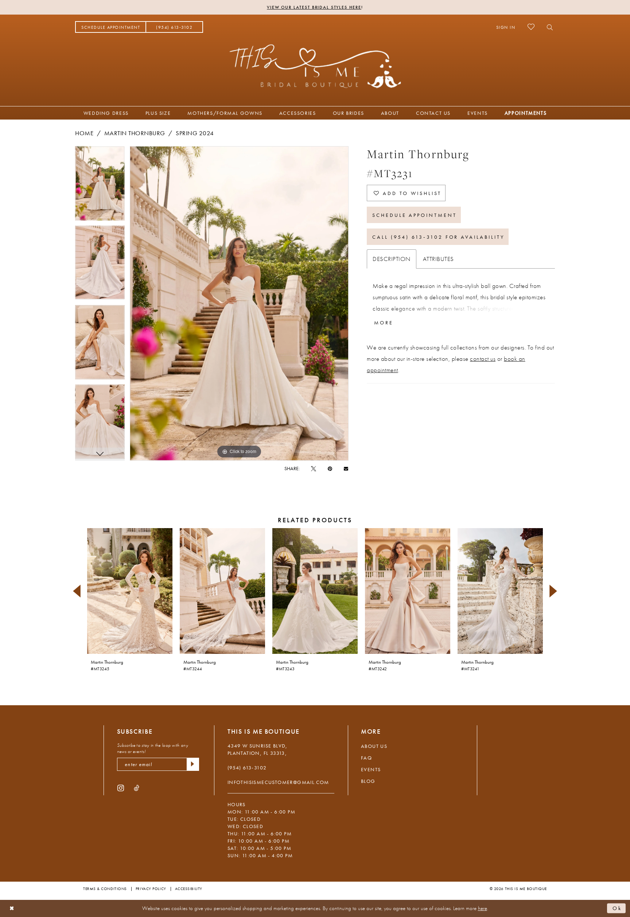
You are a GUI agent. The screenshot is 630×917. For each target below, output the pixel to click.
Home (84, 133)
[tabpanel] (100, 186)
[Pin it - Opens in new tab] (329, 468)
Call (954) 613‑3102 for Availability (438, 237)
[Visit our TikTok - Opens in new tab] (136, 788)
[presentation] (129, 591)
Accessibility (188, 888)
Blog (368, 781)
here (482, 908)
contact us (482, 359)
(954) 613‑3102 (247, 767)
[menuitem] (110, 27)
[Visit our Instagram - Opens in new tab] (120, 788)
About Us (374, 746)
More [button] (383, 322)
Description (392, 259)
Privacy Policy (151, 888)
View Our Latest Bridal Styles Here (314, 7)
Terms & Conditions (105, 888)
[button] (506, 27)
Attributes (438, 259)
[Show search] (548, 27)
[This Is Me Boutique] (315, 66)
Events (371, 769)
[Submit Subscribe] (193, 764)
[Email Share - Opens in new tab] (346, 468)
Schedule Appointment (414, 215)
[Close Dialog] (11, 908)
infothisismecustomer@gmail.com (278, 782)
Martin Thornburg (134, 133)
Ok (617, 908)
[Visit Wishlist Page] (531, 26)
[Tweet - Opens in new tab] (313, 468)
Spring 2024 (195, 133)
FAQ (366, 757)
